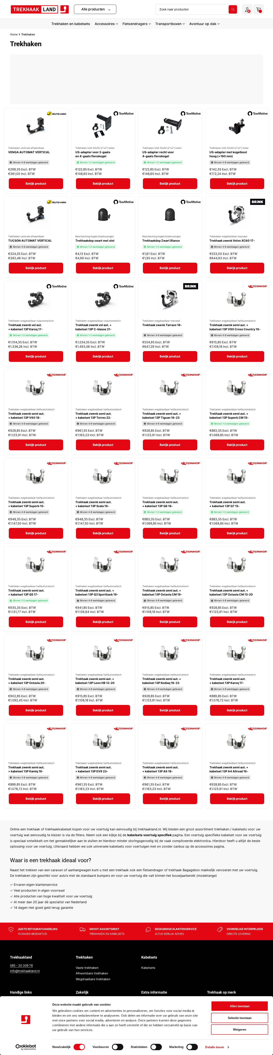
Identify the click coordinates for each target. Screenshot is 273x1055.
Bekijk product (36, 183)
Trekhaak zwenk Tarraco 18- (162, 325)
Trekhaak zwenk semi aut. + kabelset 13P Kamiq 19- (26, 769)
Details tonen (214, 1047)
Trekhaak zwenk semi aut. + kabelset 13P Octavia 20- (27, 681)
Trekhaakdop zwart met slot (95, 240)
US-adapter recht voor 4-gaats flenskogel (158, 154)
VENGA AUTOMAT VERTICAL (29, 152)
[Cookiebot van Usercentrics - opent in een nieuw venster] (25, 1047)
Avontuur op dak (202, 24)
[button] (95, 9)
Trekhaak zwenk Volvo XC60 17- (232, 240)
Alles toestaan (240, 1006)
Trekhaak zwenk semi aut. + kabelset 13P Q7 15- (227, 504)
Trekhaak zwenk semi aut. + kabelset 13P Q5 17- (26, 592)
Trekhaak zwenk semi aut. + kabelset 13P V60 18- (26, 415)
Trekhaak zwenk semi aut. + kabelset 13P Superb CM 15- (229, 415)
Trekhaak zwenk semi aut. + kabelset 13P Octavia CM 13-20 (231, 592)
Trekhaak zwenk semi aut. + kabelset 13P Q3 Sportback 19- (96, 592)
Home (14, 34)
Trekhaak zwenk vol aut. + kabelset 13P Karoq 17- (25, 327)
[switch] (117, 1047)
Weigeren (239, 1029)
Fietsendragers (135, 24)
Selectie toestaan (240, 1018)
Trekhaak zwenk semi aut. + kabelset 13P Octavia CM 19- (162, 592)
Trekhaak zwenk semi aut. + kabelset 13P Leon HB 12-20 (95, 681)
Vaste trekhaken (87, 968)
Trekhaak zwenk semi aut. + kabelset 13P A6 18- (160, 769)
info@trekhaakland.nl (25, 971)
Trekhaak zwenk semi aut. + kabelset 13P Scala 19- (93, 504)
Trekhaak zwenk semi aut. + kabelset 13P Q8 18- (160, 504)
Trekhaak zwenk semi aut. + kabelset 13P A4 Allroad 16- (228, 769)
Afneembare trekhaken (92, 973)
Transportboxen (168, 24)
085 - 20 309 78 (21, 965)
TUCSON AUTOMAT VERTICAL (30, 240)
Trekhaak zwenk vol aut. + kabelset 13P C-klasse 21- (93, 327)
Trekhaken (28, 34)
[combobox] (196, 9)
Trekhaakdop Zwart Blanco (161, 240)
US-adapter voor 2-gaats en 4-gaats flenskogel (92, 154)
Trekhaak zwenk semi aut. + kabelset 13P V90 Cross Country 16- (235, 327)
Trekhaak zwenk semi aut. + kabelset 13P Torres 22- (93, 415)
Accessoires (105, 24)
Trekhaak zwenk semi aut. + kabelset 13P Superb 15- (26, 504)
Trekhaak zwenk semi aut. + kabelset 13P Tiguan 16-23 (161, 415)
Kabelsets (148, 968)
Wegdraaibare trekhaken (93, 979)
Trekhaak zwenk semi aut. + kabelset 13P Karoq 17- (227, 681)
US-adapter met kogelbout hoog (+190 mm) (228, 154)
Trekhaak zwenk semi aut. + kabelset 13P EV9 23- (93, 769)
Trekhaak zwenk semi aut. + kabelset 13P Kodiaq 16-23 (161, 681)
